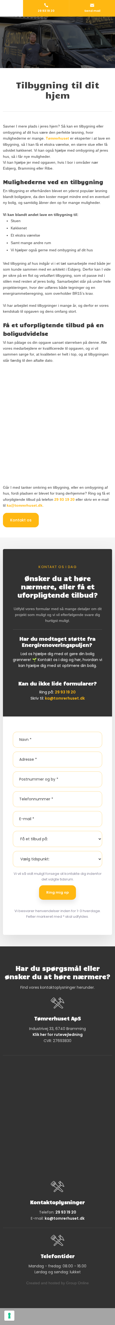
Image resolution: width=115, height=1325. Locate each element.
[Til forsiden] (57, 34)
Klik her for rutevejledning (58, 1034)
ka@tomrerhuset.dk (25, 505)
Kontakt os (21, 520)
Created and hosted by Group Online (57, 1283)
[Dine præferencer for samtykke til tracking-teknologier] (9, 1316)
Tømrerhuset (57, 138)
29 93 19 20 (64, 499)
